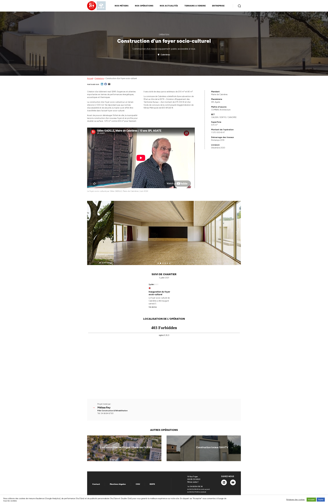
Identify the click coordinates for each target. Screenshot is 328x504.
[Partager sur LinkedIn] (102, 85)
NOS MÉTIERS (122, 5)
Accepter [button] (311, 500)
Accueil (90, 78)
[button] (91, 233)
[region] (164, 233)
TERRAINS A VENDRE (195, 5)
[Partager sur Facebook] (105, 85)
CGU (138, 484)
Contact (96, 484)
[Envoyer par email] (109, 85)
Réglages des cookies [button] (295, 499)
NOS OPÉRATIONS (144, 5)
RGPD (152, 484)
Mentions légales (118, 484)
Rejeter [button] (320, 500)
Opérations (99, 78)
